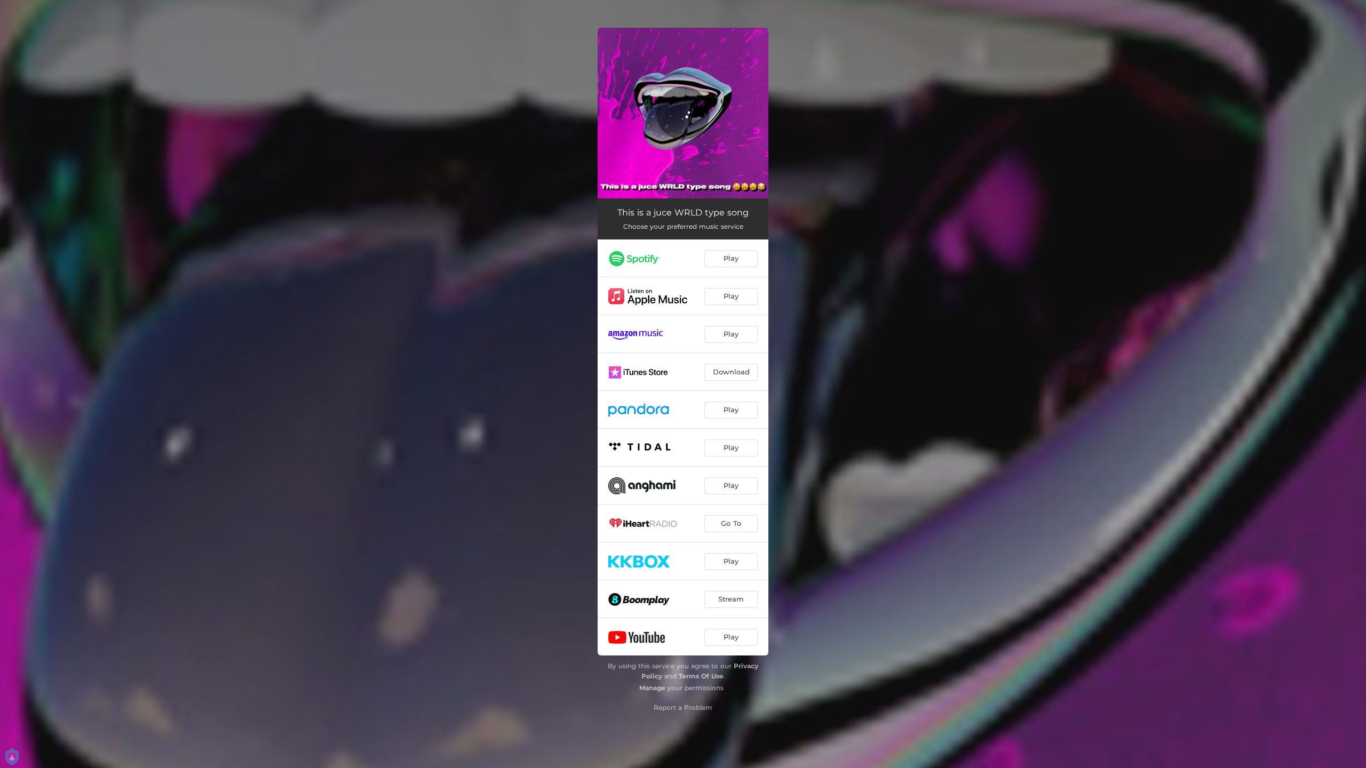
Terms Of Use (701, 676)
